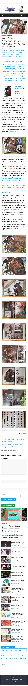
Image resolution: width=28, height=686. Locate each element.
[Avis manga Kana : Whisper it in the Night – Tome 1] (6, 549)
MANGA (4, 523)
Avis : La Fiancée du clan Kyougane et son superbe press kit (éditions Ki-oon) (11, 528)
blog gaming (15, 52)
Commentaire (5, 458)
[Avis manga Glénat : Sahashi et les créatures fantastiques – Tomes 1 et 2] (6, 612)
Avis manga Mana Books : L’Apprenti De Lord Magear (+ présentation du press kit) (18, 574)
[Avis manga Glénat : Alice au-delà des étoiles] (6, 580)
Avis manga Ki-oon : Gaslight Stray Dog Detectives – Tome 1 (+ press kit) (18, 599)
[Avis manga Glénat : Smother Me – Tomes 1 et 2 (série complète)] (6, 620)
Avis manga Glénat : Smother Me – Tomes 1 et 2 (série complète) (18, 623)
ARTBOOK (5, 35)
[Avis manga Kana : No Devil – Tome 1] (6, 605)
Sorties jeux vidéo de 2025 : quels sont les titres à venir (14, 650)
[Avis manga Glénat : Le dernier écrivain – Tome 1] (6, 628)
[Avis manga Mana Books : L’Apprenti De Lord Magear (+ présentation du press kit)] (6, 572)
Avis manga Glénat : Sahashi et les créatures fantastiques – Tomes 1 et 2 (18, 615)
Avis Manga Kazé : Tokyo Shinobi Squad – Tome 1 (13, 440)
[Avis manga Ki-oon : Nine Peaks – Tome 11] (6, 557)
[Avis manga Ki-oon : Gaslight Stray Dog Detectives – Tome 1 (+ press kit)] (6, 597)
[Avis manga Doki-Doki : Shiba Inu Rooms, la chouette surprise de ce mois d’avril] (6, 636)
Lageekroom (15, 48)
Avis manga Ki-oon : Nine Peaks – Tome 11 (17, 558)
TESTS (10, 35)
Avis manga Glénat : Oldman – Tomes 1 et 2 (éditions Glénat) (18, 543)
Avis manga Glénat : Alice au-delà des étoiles (18, 581)
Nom (2, 479)
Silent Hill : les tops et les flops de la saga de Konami (13, 655)
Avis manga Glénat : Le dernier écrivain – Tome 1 (18, 630)
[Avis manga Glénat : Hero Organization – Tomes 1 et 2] (6, 564)
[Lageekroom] (14, 6)
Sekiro (14, 56)
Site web (3, 494)
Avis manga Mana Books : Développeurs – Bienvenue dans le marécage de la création (17, 590)
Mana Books (10, 54)
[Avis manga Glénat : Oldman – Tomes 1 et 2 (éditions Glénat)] (6, 541)
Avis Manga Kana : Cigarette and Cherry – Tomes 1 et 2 (12, 446)
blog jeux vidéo (21, 52)
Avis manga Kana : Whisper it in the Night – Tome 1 (18, 550)
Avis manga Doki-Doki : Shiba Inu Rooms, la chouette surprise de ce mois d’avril (18, 638)
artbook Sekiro (12, 50)
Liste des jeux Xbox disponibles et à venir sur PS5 (12, 653)
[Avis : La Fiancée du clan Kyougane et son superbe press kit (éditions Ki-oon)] (14, 508)
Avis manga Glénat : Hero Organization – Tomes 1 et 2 (18, 565)
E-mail (3, 487)
